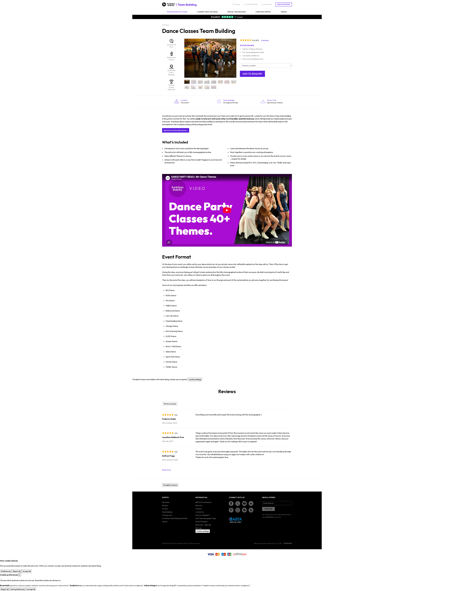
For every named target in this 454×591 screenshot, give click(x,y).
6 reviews (265, 40)
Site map (198, 528)
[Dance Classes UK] (213, 87)
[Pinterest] (231, 510)
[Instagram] (237, 510)
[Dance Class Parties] (227, 81)
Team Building (187, 4)
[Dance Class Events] (207, 81)
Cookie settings (195, 379)
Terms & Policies (201, 522)
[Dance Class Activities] (193, 81)
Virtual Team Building (236, 12)
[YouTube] (244, 503)
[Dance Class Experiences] (220, 81)
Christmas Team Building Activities (174, 518)
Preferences (6, 571)
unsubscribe (269, 517)
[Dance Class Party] (233, 81)
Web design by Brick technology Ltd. (266, 543)
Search (164, 522)
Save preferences (17, 589)
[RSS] (251, 510)
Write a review (170, 404)
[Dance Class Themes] (193, 87)
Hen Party (165, 502)
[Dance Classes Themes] (207, 87)
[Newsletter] (244, 510)
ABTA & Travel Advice (203, 502)
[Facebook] (231, 503)
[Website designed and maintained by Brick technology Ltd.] (288, 543)
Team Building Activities (177, 12)
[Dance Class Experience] (213, 81)
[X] (237, 503)
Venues (284, 12)
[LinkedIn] (251, 503)
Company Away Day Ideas (207, 12)
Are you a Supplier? (202, 515)
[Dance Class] (187, 81)
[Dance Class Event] (200, 81)
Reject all (16, 571)
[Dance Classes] (200, 87)
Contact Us (199, 512)
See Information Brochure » (176, 130)
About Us (198, 505)
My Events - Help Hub (203, 525)
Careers (198, 509)
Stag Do (165, 505)
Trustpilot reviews (170, 485)
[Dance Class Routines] (187, 87)
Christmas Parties (263, 12)
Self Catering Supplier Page (205, 518)
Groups (165, 509)
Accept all (26, 571)
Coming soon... (167, 515)
